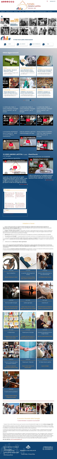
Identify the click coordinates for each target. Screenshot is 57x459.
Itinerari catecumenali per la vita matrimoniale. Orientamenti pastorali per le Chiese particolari (45, 274)
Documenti (16, 11)
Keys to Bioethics (11, 273)
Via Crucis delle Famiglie (11, 302)
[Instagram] (8, 2)
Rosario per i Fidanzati (27, 362)
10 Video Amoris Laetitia (45, 362)
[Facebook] (4, 2)
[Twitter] (6, 2)
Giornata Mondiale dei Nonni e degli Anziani (45, 333)
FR (51, 1)
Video (20, 11)
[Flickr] (11, 2)
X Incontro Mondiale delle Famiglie (40, 11)
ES (52, 1)
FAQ (8, 13)
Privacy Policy (31, 454)
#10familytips (11, 332)
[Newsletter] (13, 2)
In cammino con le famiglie (29, 11)
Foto (23, 11)
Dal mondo (49, 11)
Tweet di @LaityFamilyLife (8, 213)
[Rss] (2, 2)
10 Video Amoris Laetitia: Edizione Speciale (23, 39)
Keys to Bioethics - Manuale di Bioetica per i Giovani (10, 71)
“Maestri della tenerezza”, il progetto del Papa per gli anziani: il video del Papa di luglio (11, 92)
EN (50, 1)
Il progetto (2, 11)
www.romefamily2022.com (16, 439)
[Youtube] (9, 2)
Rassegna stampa (3, 13)
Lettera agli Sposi (28, 302)
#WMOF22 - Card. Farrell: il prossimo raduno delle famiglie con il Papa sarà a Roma (27, 92)
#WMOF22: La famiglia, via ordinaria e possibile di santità (44, 92)
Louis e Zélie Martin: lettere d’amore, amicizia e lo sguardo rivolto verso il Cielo (27, 71)
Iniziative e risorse (9, 11)
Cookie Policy (24, 454)
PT (54, 1)
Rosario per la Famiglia (28, 332)
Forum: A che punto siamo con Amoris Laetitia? (11, 363)
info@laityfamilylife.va (48, 447)
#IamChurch (45, 302)
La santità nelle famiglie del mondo (28, 274)
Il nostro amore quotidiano (11, 391)
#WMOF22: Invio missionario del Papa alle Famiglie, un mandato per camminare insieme (45, 71)
